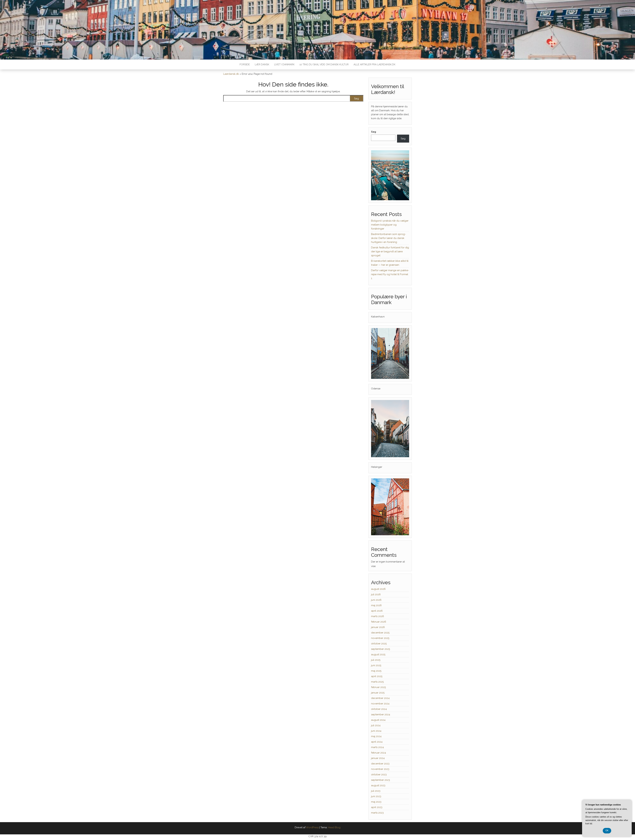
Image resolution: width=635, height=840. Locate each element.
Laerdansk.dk (231, 73)
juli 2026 (376, 594)
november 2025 (380, 638)
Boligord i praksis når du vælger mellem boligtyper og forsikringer (389, 224)
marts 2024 (377, 747)
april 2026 (377, 610)
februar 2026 (378, 621)
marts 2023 (377, 812)
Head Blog (334, 827)
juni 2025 (376, 665)
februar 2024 (378, 752)
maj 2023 (376, 801)
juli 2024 (376, 725)
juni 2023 (376, 796)
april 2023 (376, 807)
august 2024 (378, 719)
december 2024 (380, 698)
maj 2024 (376, 736)
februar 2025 (378, 687)
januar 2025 (377, 692)
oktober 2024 (379, 709)
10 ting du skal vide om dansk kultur (324, 64)
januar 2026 (378, 627)
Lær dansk (262, 64)
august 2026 (378, 589)
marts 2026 (377, 616)
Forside (245, 64)
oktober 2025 (379, 643)
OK (607, 830)
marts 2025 (377, 681)
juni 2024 (376, 730)
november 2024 (380, 703)
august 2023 (378, 785)
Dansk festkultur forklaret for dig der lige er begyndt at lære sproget (390, 251)
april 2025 (376, 676)
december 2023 (380, 763)
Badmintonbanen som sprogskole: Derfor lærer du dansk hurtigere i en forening (388, 238)
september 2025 (380, 649)
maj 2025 (376, 670)
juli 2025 (375, 659)
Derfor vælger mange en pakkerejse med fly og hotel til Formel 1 (390, 274)
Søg (373, 131)
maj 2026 (376, 605)
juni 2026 (376, 599)
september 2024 (380, 714)
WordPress (312, 827)
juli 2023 (375, 790)
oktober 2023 (379, 774)
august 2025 (378, 654)
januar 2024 (378, 758)
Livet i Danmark (284, 64)
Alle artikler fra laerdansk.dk (374, 64)
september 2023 (380, 779)
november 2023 (380, 769)
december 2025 (380, 632)
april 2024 (376, 741)
